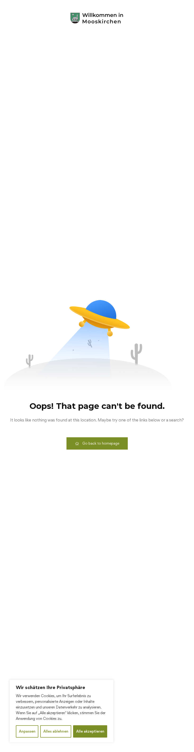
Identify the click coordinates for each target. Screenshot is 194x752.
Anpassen (27, 731)
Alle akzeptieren (90, 731)
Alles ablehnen (55, 731)
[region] (61, 711)
